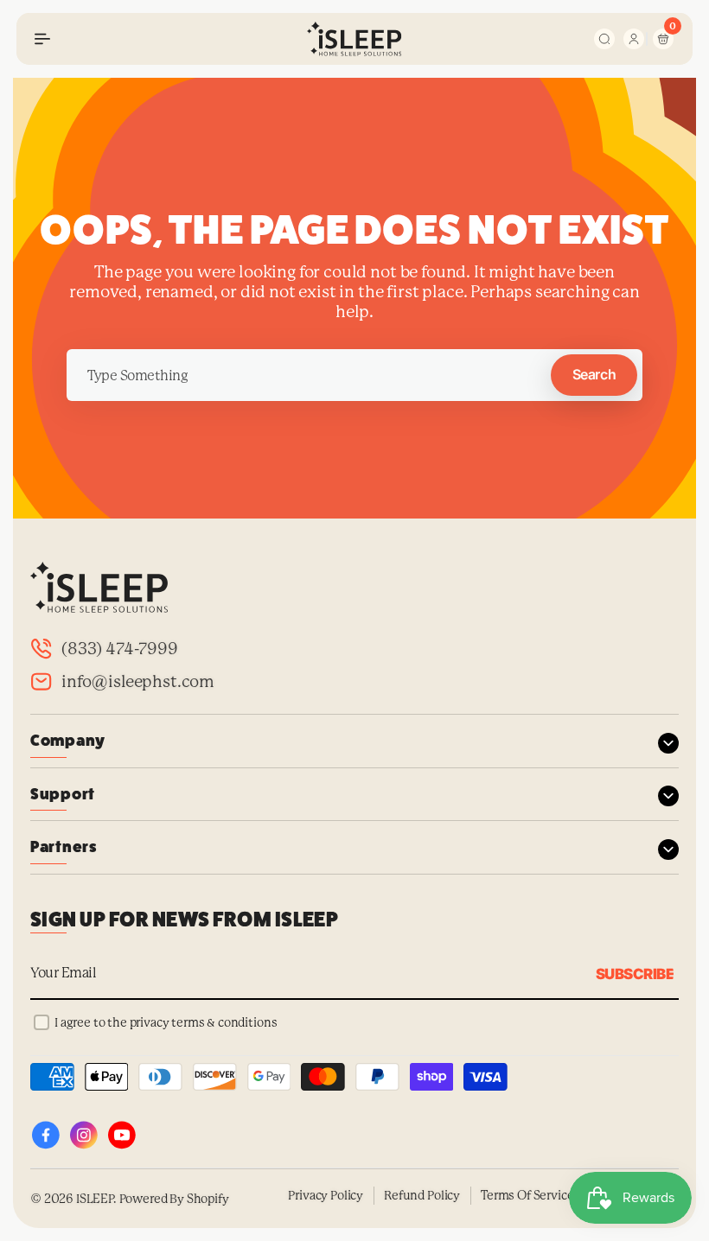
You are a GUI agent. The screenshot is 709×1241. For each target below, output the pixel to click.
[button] (42, 39)
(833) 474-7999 (119, 649)
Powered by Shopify (174, 1199)
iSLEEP (94, 1199)
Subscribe (635, 973)
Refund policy (422, 1195)
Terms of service (527, 1195)
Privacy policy (325, 1195)
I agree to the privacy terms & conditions (165, 1022)
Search (594, 374)
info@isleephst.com (137, 681)
